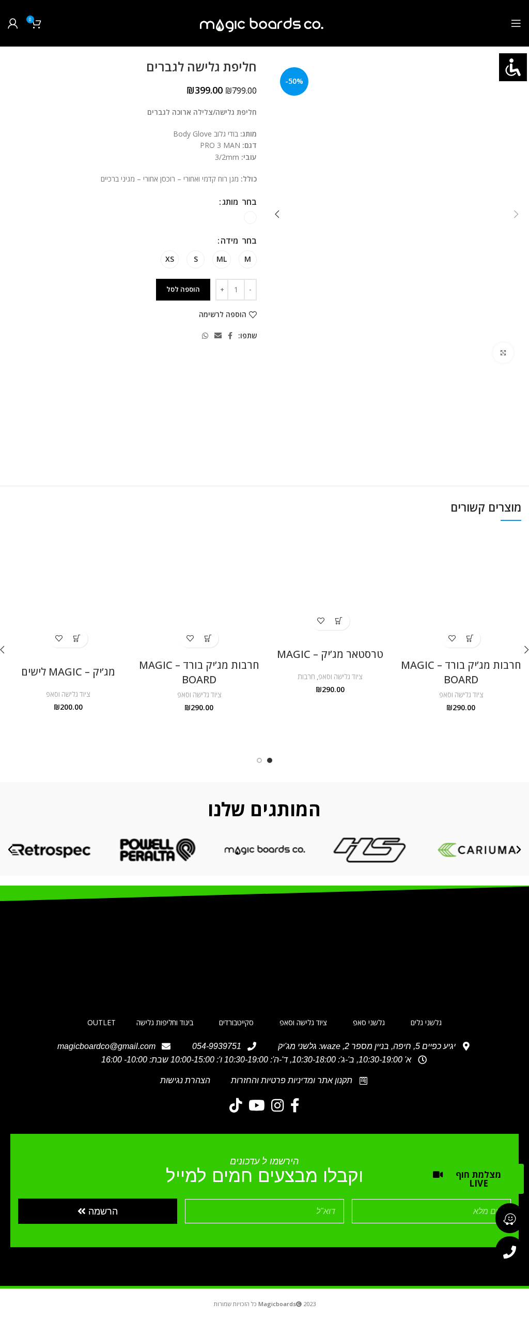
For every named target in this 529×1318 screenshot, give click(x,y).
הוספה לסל (183, 289)
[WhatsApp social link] (205, 335)
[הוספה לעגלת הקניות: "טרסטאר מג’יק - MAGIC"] (339, 621)
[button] (519, 850)
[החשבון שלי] (13, 23)
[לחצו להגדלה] (503, 352)
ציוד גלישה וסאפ (461, 694)
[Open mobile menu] (516, 23)
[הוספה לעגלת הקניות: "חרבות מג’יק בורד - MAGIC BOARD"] (470, 639)
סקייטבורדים (236, 1022)
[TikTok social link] (235, 1105)
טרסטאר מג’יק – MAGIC (330, 654)
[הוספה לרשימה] (452, 639)
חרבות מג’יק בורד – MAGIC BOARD (461, 672)
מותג (230, 201)
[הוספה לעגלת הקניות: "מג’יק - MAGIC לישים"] (77, 639)
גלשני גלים (426, 1022)
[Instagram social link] (277, 1105)
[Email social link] (218, 335)
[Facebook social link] (230, 335)
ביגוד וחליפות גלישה (164, 1022)
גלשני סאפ (369, 1022)
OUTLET (101, 1022)
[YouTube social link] (256, 1105)
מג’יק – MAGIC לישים (68, 672)
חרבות (306, 676)
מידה (229, 240)
